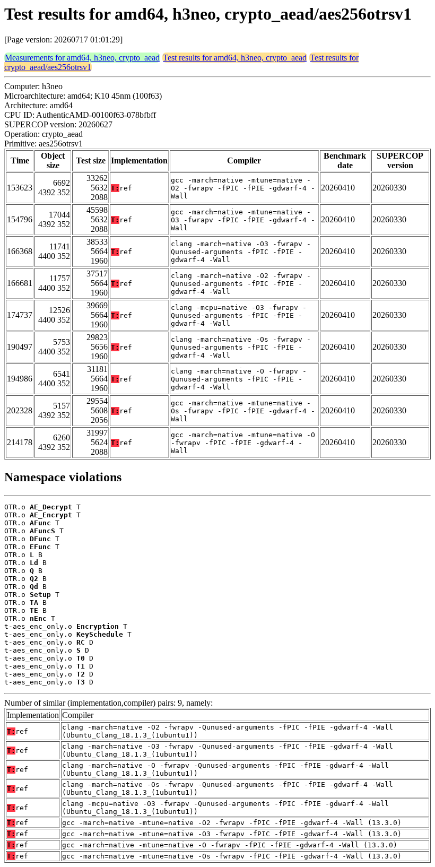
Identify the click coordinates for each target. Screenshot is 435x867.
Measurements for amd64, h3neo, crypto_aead (82, 57)
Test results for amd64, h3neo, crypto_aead (235, 57)
